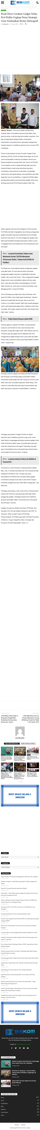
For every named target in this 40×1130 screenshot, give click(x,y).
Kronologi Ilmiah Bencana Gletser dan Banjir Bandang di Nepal (15, 914)
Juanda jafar (6, 24)
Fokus (2, 1115)
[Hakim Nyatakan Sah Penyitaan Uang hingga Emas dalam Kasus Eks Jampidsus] (7, 751)
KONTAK (23, 1125)
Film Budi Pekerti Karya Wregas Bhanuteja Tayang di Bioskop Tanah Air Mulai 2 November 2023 (30, 719)
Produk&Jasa (4, 1103)
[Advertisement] (20, 47)
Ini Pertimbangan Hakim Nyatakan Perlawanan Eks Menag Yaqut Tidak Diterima (19, 958)
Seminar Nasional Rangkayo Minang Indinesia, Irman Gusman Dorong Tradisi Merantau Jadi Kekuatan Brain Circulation (19, 989)
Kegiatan (3, 1109)
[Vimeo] (20, 1048)
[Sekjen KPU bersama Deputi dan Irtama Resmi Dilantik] (33, 751)
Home (2, 6)
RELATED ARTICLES (12, 743)
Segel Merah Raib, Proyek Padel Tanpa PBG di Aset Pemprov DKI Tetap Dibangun (18, 975)
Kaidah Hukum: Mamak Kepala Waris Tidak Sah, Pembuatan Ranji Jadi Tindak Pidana (19, 964)
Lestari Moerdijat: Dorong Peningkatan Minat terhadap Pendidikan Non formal (19, 932)
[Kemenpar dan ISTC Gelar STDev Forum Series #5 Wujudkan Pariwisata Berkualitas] (33, 767)
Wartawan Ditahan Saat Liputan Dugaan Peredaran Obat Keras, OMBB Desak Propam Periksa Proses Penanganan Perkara (19, 775)
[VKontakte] (24, 1048)
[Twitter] (16, 1048)
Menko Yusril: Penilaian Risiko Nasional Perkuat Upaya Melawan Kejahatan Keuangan (18, 926)
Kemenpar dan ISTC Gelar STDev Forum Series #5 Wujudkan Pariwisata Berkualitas (32, 774)
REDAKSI (17, 1125)
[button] (37, 3)
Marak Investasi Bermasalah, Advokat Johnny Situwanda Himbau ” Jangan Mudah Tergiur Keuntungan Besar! (18, 982)
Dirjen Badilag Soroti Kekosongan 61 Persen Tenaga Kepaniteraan (16, 970)
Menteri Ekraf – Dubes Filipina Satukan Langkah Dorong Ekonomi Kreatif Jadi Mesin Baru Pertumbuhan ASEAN (7, 775)
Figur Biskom (4, 1112)
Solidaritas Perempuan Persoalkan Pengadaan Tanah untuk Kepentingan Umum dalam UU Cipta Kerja (19, 938)
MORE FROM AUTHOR (28, 743)
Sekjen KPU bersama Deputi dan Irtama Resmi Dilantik (33, 758)
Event (2, 1100)
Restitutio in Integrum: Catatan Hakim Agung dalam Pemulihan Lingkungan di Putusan (19, 758)
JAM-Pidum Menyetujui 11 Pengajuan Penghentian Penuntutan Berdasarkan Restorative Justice (9, 719)
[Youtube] (28, 1048)
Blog (2, 1106)
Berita (6, 6)
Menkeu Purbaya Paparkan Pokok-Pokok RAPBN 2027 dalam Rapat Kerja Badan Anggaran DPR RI (20, 920)
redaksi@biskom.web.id (23, 1044)
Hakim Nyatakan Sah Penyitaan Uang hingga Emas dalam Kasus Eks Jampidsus (6, 758)
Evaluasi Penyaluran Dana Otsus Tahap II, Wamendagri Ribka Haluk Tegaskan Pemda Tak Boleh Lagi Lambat (19, 952)
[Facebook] (12, 1048)
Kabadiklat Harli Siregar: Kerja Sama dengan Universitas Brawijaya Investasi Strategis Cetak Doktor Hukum (19, 996)
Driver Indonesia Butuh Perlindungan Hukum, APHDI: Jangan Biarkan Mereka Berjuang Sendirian (19, 945)
